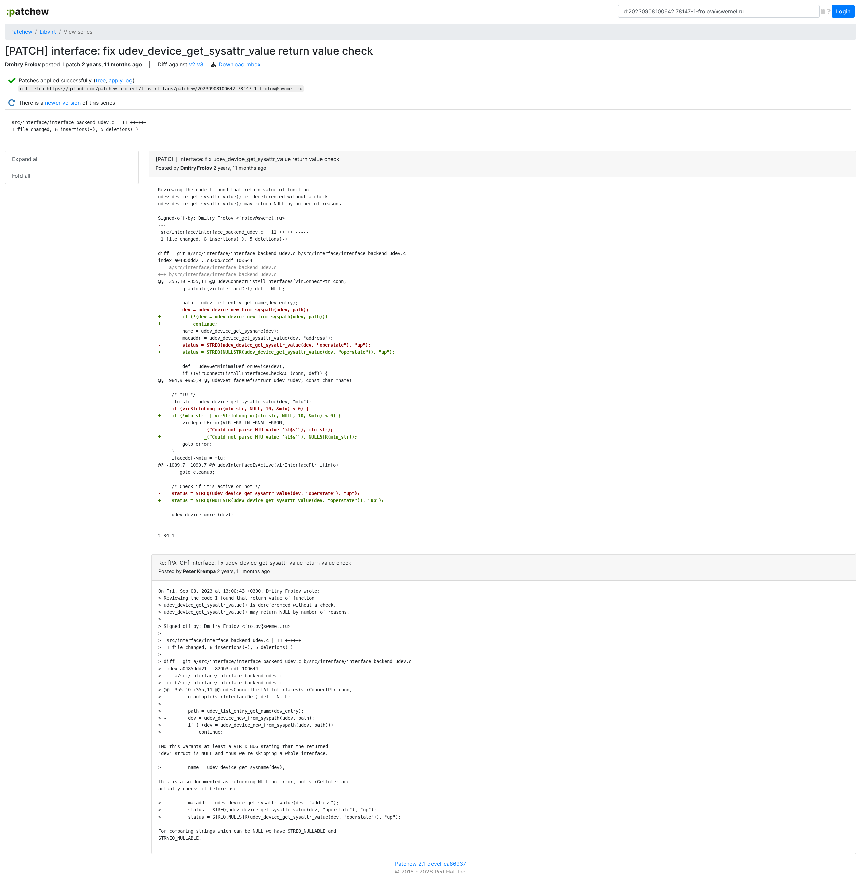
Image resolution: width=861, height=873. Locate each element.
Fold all (21, 175)
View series (78, 31)
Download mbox (240, 64)
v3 (200, 64)
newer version (63, 102)
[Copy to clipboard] (823, 11)
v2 (192, 64)
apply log (121, 80)
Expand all (25, 159)
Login (843, 11)
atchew (27, 11)
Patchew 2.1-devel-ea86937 (430, 863)
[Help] (829, 11)
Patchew (21, 31)
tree (101, 80)
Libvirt (48, 31)
